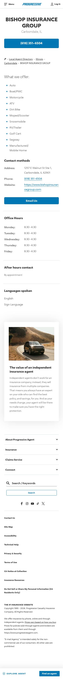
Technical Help (11, 544)
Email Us (31, 200)
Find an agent (49, 673)
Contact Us (9, 518)
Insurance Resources (14, 580)
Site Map (8, 527)
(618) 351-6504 (31, 43)
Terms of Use (10, 562)
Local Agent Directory (21, 59)
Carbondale (10, 63)
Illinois (39, 59)
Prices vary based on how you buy (40, 622)
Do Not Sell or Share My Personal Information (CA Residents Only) (28, 591)
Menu (11, 4)
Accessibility (10, 535)
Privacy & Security (13, 553)
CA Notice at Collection (15, 571)
